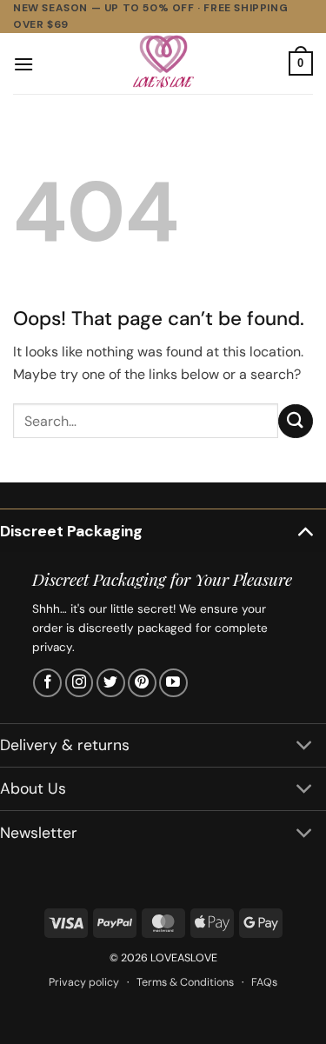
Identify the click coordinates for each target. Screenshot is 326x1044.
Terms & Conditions (185, 982)
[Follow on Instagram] (79, 682)
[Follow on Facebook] (47, 682)
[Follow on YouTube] (173, 682)
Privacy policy (84, 982)
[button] (23, 64)
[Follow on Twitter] (110, 682)
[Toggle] (305, 530)
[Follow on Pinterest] (142, 682)
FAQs (264, 982)
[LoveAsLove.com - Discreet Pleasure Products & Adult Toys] (163, 63)
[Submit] (295, 421)
